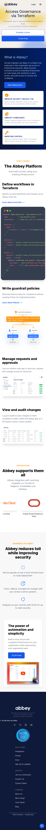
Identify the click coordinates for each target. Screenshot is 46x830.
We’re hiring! (20, 798)
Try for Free (23, 39)
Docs (17, 760)
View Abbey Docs (15, 85)
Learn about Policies (10, 303)
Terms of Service (17, 814)
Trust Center (20, 802)
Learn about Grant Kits (12, 202)
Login (33, 4)
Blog (17, 807)
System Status (21, 783)
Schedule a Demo (23, 32)
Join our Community (23, 775)
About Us (18, 794)
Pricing (17, 756)
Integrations (19, 751)
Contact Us (19, 779)
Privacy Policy (29, 814)
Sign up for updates (23, 764)
